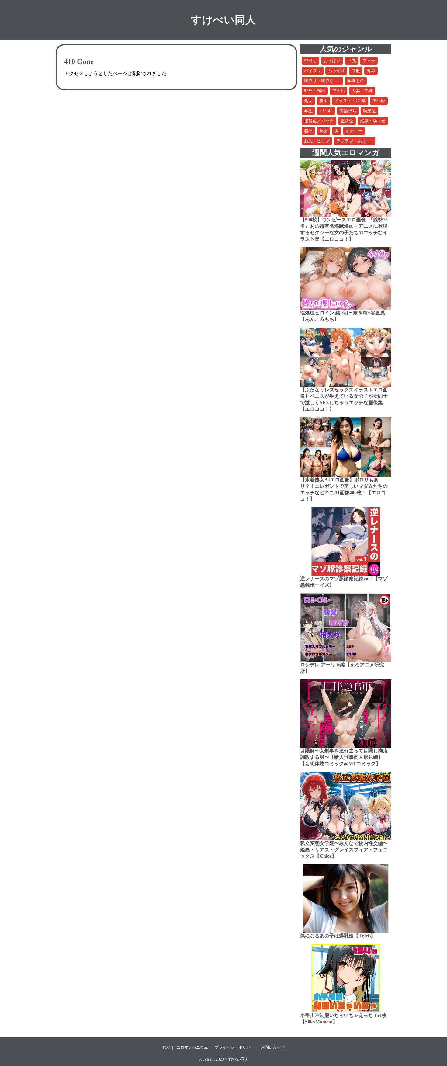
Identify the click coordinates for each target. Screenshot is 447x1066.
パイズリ (312, 70)
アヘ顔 (378, 101)
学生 (308, 111)
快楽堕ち (347, 111)
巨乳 (351, 60)
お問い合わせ (273, 1047)
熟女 (323, 131)
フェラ (368, 60)
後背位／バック (319, 121)
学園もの (355, 80)
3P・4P (326, 111)
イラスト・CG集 (350, 101)
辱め (371, 70)
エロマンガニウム (192, 1047)
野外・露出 (314, 91)
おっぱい (332, 60)
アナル (338, 91)
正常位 (347, 121)
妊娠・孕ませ (373, 121)
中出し (310, 60)
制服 (356, 70)
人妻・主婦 (362, 91)
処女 (308, 101)
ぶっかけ (336, 70)
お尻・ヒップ (317, 141)
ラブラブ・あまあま (355, 141)
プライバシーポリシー (234, 1047)
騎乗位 (369, 111)
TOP (166, 1047)
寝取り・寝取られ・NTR (327, 80)
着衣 (308, 131)
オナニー (353, 131)
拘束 (323, 101)
